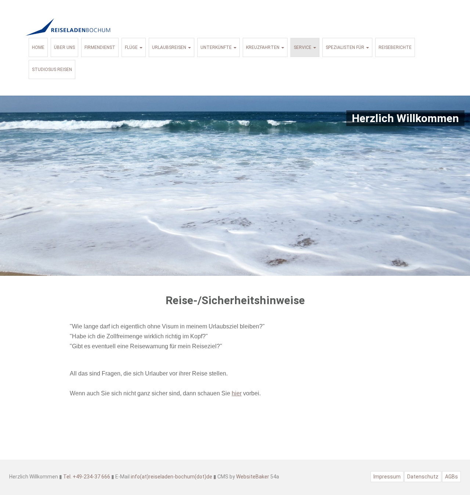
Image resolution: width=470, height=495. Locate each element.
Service (303, 47)
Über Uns (64, 47)
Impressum (387, 477)
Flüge (132, 47)
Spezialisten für (345, 47)
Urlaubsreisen (169, 47)
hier (237, 393)
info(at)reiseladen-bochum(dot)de (171, 477)
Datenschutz (422, 477)
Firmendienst (99, 47)
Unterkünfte (216, 47)
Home (38, 47)
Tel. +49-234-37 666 (86, 477)
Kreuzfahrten (263, 47)
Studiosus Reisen (52, 69)
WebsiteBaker (252, 477)
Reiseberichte (395, 47)
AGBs (451, 477)
